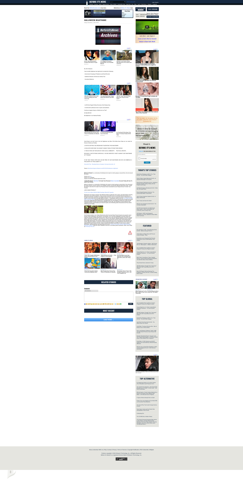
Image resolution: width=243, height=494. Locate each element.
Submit (147, 162)
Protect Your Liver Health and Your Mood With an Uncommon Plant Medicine (147, 401)
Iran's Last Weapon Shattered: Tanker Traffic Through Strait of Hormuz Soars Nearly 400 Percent (146, 331)
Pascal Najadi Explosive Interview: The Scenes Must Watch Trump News (145, 193)
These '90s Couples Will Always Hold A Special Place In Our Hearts (92, 256)
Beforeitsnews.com (95, 8)
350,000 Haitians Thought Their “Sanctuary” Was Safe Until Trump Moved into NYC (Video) (146, 267)
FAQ (105, 449)
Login (153, 2)
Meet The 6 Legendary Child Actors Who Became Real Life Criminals (147, 372)
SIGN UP (141, 151)
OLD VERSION (152, 9)
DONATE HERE (140, 9)
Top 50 (139, 4)
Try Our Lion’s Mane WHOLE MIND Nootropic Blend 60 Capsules (99, 192)
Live (132, 4)
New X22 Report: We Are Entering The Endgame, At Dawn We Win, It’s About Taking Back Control (147, 272)
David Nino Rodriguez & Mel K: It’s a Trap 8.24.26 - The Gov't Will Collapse (146, 175)
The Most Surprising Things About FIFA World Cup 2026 (107, 97)
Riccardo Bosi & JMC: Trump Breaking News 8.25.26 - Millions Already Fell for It (147, 230)
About (90, 449)
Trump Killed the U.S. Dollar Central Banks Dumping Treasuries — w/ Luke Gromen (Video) (146, 253)
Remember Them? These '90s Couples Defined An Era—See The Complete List (124, 272)
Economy (96, 4)
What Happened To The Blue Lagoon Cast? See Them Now (141, 292)
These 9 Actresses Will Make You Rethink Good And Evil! (146, 81)
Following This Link (89, 226)
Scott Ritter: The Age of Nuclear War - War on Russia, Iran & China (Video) (147, 327)
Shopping (149, 4)
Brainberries (102, 99)
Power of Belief (113, 4)
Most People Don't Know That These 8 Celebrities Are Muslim (91, 133)
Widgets (151, 449)
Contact (109, 449)
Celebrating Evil (140, 413)
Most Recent (144, 4)
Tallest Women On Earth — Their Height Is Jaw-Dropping (108, 256)
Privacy (115, 449)
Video (135, 4)
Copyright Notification (133, 449)
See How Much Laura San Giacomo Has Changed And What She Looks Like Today (124, 256)
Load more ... (109, 331)
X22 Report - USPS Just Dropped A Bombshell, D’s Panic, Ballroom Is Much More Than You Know (147, 214)
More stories (102, 15)
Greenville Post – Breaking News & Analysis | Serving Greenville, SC (99, 164)
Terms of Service (122, 449)
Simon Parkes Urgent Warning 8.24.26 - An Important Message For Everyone (146, 179)
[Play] (147, 26)
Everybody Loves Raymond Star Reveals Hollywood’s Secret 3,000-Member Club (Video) (146, 239)
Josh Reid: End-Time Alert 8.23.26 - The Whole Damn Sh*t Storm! (146, 323)
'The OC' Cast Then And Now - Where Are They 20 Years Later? (123, 97)
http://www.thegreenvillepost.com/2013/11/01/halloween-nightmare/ (103, 168)
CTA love (86, 100)
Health (100, 4)
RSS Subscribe (144, 449)
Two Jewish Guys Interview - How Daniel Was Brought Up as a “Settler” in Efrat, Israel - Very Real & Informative (147, 388)
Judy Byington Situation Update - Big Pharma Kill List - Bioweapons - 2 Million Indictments (147, 244)
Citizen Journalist (115, 180)
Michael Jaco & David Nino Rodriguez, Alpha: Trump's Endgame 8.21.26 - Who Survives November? (147, 348)
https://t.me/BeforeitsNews (142, 135)
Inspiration (128, 4)
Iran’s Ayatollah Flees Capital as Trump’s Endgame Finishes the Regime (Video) (146, 248)
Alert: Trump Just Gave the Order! (144, 200)
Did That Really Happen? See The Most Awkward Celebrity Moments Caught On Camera (146, 65)
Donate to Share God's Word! (147, 41)
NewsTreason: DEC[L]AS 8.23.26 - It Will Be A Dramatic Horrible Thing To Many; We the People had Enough (147, 183)
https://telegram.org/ (153, 131)
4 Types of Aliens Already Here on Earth (146, 397)
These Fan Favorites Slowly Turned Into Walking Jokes (91, 271)
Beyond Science (106, 4)
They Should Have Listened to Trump (145, 262)
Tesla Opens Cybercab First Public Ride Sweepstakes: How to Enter (146, 410)
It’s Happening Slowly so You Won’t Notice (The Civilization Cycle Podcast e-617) (146, 383)
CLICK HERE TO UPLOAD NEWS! (152, 16)
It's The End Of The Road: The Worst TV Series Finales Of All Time (123, 133)
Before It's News (97, 1)
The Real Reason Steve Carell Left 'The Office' (152, 292)
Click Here (95, 180)
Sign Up (156, 2)
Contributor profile (96, 15)
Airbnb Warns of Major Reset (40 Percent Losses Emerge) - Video (146, 234)
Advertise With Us (98, 449)
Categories (154, 4)
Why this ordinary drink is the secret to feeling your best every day (91, 97)
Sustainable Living (121, 4)
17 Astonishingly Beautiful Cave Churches (106, 133)
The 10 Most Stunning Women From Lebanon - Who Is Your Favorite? (147, 112)
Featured (91, 4)
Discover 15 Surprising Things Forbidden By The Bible (146, 96)
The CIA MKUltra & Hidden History (144, 416)
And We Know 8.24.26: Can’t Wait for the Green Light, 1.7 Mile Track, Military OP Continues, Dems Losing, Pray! (146, 209)
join (90, 176)
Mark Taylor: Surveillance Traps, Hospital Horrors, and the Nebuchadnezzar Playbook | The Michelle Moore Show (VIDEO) (147, 258)
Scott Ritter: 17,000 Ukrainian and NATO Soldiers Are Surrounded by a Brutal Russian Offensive (147, 342)
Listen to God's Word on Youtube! (147, 39)
